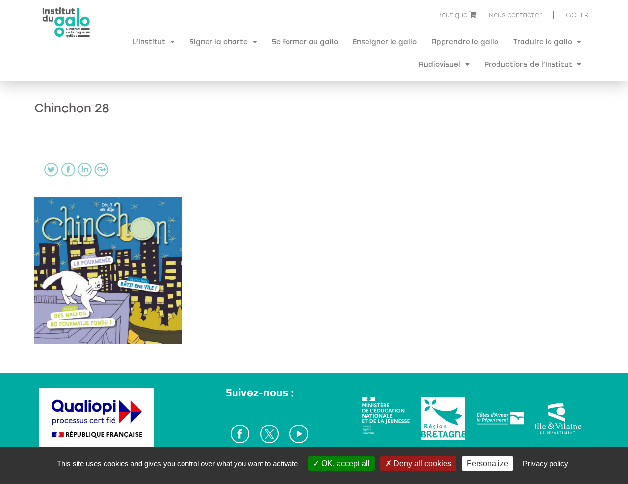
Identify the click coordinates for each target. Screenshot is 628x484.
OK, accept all (344, 463)
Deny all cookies (421, 463)
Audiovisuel (439, 64)
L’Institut (149, 41)
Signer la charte (218, 41)
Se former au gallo (305, 41)
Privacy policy (545, 463)
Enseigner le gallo (385, 41)
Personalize (487, 463)
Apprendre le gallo (464, 41)
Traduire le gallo (542, 41)
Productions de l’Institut (528, 64)
